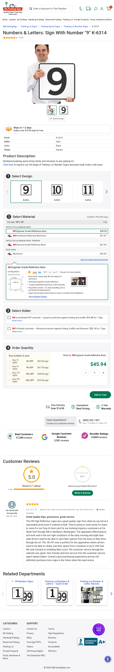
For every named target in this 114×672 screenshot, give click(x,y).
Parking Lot (68, 19)
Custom (12, 19)
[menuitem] (4, 19)
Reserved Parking (53, 19)
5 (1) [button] (21, 37)
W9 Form (52, 651)
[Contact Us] (80, 9)
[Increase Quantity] (103, 373)
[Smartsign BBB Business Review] (91, 642)
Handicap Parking (36, 19)
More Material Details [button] (38, 296)
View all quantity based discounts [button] (94, 260)
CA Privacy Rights (35, 651)
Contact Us (32, 629)
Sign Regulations (56, 633)
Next (111, 594)
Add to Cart (100, 394)
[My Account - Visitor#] (102, 8)
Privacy (30, 633)
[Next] (105, 191)
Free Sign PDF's (34, 642)
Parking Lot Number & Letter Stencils (91, 582)
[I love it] (87, 473)
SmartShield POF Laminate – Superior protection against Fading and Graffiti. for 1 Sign (57, 317)
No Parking (22, 19)
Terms (51, 629)
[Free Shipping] (88, 8)
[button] (96, 8)
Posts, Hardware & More (101, 19)
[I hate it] (78, 473)
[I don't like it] (80, 473)
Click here (8, 164)
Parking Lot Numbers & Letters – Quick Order (57, 582)
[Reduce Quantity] (86, 373)
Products (52, 642)
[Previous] (8, 191)
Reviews (52, 638)
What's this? (17, 321)
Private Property (81, 19)
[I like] (85, 473)
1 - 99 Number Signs (22, 581)
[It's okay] (82, 473)
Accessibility (54, 646)
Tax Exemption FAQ (36, 655)
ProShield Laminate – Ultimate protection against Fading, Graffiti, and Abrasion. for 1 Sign (59, 328)
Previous (2, 594)
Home (5, 19)
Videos (30, 646)
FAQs (29, 638)
